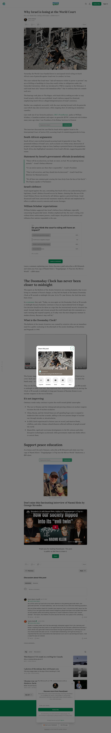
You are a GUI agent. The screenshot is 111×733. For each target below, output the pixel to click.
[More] (70, 380)
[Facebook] (48, 380)
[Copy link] (41, 380)
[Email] (55, 380)
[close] (72, 348)
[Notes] (63, 380)
